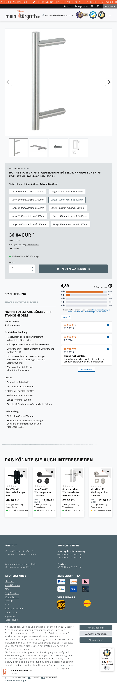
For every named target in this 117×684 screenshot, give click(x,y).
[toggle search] (92, 6)
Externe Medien (17, 677)
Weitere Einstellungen (16, 680)
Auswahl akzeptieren (96, 633)
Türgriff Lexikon (12, 593)
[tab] (20, 294)
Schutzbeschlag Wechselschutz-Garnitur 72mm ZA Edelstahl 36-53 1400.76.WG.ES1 (72, 492)
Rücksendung (11, 619)
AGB (7, 604)
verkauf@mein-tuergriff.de (59, 15)
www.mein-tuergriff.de (20, 567)
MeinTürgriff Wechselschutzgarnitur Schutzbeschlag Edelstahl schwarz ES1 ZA (15, 492)
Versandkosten (33, 245)
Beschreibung (15, 294)
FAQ (7, 589)
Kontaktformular (12, 585)
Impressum (10, 616)
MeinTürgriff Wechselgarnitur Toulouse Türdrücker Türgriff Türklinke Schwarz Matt (43, 492)
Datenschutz (11, 612)
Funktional (51, 677)
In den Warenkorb (75, 269)
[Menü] (112, 649)
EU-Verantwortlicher (21, 302)
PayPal (35, 677)
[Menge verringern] (32, 271)
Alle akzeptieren (96, 627)
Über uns (9, 581)
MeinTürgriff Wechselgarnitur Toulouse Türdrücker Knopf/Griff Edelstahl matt (99, 492)
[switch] (107, 668)
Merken (15, 248)
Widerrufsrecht (12, 597)
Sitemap (8, 600)
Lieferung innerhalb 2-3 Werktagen (58, 2)
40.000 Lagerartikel (15, 2)
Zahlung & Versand (14, 608)
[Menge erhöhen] (32, 267)
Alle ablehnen (96, 640)
